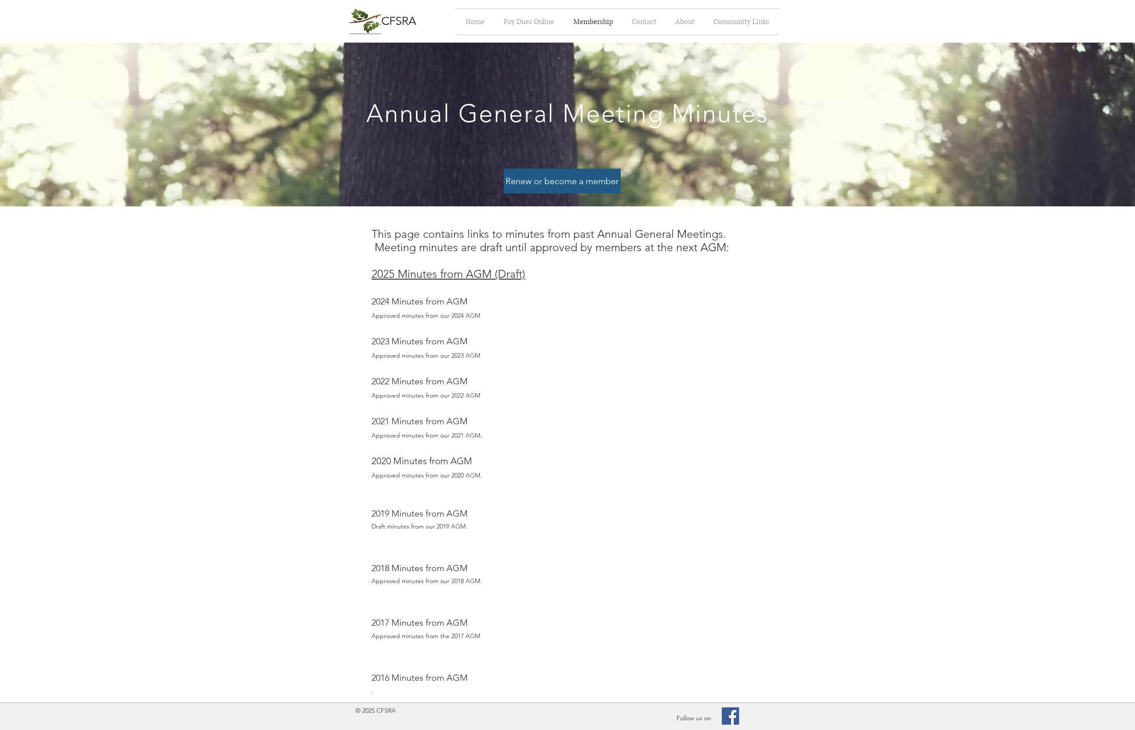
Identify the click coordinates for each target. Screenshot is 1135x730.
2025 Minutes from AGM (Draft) (448, 273)
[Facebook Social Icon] (730, 716)
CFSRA (398, 21)
